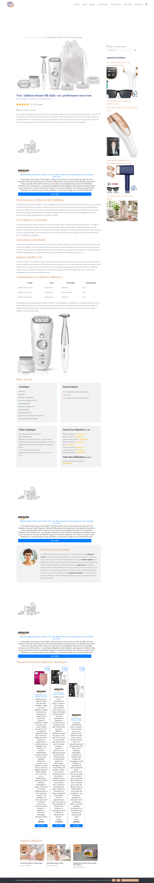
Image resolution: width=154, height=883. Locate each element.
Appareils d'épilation (25, 865)
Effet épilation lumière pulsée (55, 863)
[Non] (152, 880)
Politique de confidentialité (130, 880)
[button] (146, 4)
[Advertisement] (77, 22)
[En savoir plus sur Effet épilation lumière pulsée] (59, 852)
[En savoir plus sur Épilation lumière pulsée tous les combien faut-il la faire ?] (85, 852)
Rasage (84, 4)
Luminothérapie (103, 4)
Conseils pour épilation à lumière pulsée (31, 863)
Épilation (76, 4)
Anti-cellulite (128, 4)
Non (118, 880)
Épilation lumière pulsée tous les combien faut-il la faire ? (85, 864)
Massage (92, 4)
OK (114, 880)
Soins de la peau (116, 4)
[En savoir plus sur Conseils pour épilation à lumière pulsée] (32, 852)
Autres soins (139, 4)
